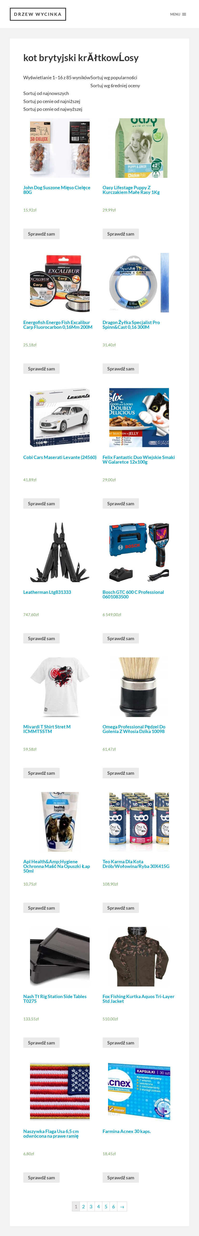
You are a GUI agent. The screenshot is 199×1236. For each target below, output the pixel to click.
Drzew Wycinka (38, 14)
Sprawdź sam (41, 234)
